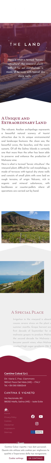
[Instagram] (36, 423)
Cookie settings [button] (16, 458)
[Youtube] (40, 416)
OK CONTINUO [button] (35, 458)
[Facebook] (33, 416)
